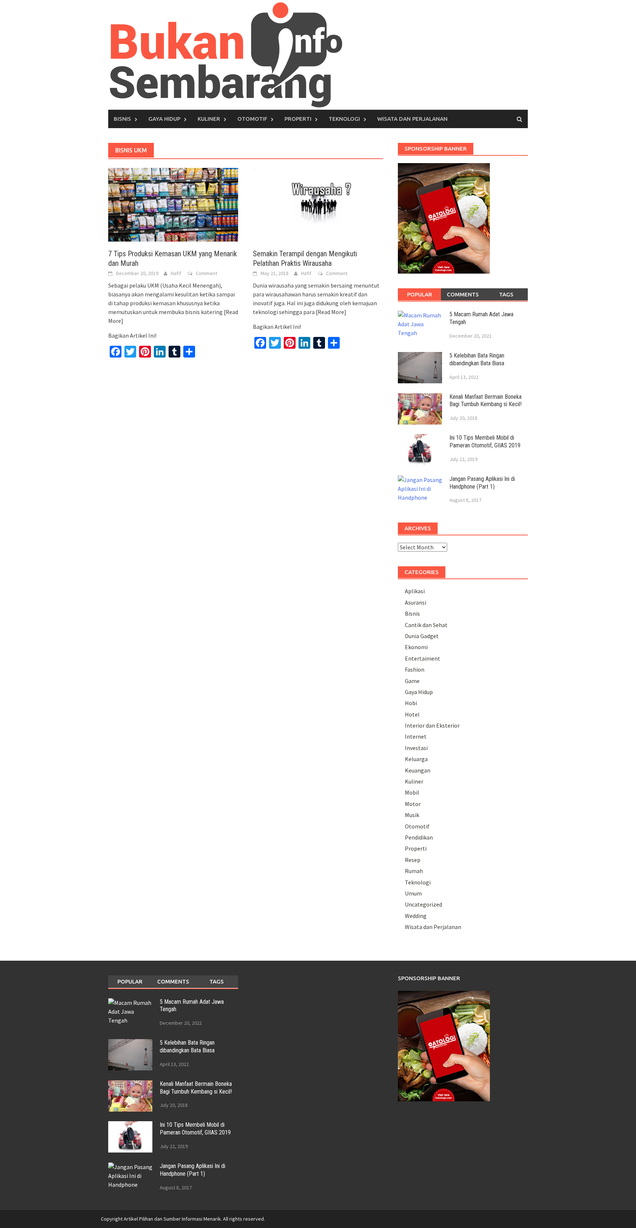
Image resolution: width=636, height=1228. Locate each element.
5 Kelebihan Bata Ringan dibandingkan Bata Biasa (476, 359)
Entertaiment (422, 658)
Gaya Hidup (164, 119)
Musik (412, 815)
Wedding (416, 915)
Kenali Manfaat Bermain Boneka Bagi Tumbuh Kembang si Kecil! (485, 400)
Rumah (414, 871)
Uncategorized (423, 904)
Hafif (176, 273)
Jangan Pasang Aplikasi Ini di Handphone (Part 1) (482, 482)
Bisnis (122, 119)
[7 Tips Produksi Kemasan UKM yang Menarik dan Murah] (173, 204)
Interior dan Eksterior (432, 725)
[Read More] (331, 312)
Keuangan (417, 770)
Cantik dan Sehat (426, 625)
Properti (298, 119)
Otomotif (252, 119)
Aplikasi (415, 591)
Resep (412, 859)
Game (412, 681)
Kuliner (209, 119)
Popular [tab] (419, 294)
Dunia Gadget (422, 636)
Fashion (414, 669)
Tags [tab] (506, 294)
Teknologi (344, 119)
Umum (413, 893)
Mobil (412, 792)
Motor (413, 803)
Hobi (411, 703)
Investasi (416, 748)
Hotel (412, 714)
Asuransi (415, 602)
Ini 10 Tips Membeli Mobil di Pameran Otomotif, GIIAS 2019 (484, 441)
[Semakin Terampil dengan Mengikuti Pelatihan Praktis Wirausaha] (318, 204)
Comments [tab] (463, 294)
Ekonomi (416, 647)
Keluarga (416, 759)
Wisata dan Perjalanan (412, 119)
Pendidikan (419, 837)
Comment (206, 273)
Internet (416, 736)
